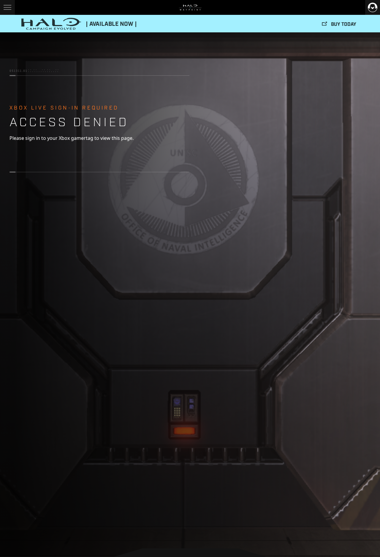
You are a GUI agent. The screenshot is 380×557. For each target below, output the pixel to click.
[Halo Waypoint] (190, 7)
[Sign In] (372, 7)
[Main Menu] (7, 7)
